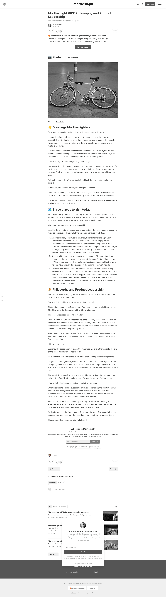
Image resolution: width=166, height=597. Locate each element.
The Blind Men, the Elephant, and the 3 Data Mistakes (71, 310)
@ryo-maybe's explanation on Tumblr (68, 280)
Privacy (82, 583)
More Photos (60, 122)
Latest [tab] (55, 507)
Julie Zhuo (104, 307)
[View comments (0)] (57, 31)
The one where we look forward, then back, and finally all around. (69, 515)
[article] (83, 516)
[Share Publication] (142, 4)
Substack (73, 593)
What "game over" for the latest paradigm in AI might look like (80, 262)
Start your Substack (78, 588)
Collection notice (96, 583)
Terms (88, 583)
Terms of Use (92, 556)
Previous (55, 469)
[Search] (138, 4)
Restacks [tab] (60, 483)
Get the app (92, 588)
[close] (101, 523)
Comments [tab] (52, 483)
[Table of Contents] (2, 298)
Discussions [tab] (62, 507)
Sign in (160, 4)
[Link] (45, 57)
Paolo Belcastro (58, 24)
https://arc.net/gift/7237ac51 (82, 188)
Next (112, 469)
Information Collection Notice (82, 558)
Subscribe (150, 4)
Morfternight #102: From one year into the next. (69, 512)
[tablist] (56, 483)
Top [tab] (50, 507)
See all (52, 554)
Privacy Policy (97, 558)
